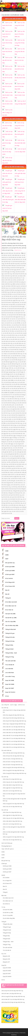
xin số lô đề (16, 509)
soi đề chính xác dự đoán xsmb (16, 464)
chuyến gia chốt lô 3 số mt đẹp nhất (7, 208)
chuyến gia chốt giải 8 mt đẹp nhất (7, 182)
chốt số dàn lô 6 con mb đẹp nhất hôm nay (13, 744)
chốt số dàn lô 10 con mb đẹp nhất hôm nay (14, 738)
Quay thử (3, 965)
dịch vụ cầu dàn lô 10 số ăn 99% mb (20, 33)
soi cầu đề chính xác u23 (19, 343)
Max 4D (7, 594)
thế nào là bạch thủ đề (15, 489)
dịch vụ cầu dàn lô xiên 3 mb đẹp (20, 95)
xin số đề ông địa (14, 507)
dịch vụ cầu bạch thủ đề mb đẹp (7, 51)
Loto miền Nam (9, 672)
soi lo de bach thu (15, 484)
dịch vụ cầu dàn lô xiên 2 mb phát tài (7, 95)
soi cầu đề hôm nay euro (13, 347)
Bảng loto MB (6, 956)
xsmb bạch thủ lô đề (7, 513)
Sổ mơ (7, 696)
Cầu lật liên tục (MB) (10, 617)
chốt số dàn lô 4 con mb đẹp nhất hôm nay (13, 741)
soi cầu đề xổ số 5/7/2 (19, 392)
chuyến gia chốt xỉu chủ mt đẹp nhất (7, 173)
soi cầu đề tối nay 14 (16, 390)
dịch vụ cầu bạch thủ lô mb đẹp (7, 25)
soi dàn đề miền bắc (12, 460)
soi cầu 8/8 (14, 296)
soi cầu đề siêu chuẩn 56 (18, 378)
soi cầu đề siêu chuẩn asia (10, 382)
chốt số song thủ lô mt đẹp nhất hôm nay (13, 837)
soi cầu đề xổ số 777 (7, 394)
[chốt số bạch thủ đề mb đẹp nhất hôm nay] (14, 225)
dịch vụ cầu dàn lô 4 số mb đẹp (20, 60)
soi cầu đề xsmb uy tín (8, 405)
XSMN (6, 555)
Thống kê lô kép (9, 641)
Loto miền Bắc (9, 668)
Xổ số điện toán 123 (10, 606)
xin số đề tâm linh (8, 509)
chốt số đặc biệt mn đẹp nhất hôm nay (12, 785)
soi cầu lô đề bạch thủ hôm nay (14, 423)
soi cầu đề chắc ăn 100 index (17, 329)
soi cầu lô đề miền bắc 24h (18, 433)
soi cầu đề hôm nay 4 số (8, 345)
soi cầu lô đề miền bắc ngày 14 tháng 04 (12, 435)
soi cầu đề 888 (16, 323)
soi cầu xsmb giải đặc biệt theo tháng (15, 458)
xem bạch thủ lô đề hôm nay (16, 497)
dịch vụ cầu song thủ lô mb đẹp (20, 25)
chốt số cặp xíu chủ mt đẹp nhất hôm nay (13, 818)
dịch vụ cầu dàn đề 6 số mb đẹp (7, 68)
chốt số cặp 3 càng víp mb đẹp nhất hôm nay (14, 724)
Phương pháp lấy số (6, 846)
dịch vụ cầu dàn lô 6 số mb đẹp (7, 86)
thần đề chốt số (22, 487)
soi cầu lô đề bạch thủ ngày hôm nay (11, 429)
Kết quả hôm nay (10, 562)
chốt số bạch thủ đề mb (18, 274)
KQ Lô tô (3, 953)
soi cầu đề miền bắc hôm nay (14, 353)
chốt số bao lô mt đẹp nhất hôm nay (12, 812)
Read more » (18, 250)
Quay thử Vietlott (10, 692)
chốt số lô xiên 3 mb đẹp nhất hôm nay (12, 761)
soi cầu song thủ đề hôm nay (16, 446)
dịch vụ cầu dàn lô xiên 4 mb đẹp (7, 103)
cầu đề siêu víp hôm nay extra (12, 263)
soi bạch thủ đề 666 (7, 294)
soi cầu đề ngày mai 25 (7, 374)
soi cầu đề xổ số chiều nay (12, 398)
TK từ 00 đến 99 (9, 664)
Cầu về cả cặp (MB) (10, 621)
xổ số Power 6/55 (7, 883)
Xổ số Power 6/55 (10, 586)
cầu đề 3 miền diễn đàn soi (14, 255)
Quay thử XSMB (9, 680)
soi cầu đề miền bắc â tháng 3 (16, 349)
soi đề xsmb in (19, 480)
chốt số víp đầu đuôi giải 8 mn (19, 134)
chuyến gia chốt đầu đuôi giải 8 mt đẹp (8, 199)
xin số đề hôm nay (17, 503)
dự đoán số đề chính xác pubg (16, 282)
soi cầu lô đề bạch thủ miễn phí (17, 427)
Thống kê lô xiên (10, 637)
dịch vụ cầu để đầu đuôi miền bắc (20, 77)
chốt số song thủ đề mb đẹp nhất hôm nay (13, 767)
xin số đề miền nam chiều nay (15, 505)
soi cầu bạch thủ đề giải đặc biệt (14, 298)
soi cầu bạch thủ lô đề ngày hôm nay (13, 317)
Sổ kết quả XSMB (9, 566)
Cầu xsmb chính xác (8, 253)
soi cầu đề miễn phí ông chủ (13, 364)
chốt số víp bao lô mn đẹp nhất (7, 151)
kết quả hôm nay (5, 860)
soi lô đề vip (14, 487)
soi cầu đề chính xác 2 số (12, 337)
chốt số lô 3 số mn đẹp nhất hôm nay (12, 791)
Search (17, 518)
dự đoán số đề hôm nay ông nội (13, 290)
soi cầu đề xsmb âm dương (8, 403)
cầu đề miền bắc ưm (17, 259)
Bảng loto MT (6, 962)
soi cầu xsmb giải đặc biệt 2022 (14, 450)
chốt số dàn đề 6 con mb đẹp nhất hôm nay (14, 729)
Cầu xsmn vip (4, 776)
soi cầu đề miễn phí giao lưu (16, 359)
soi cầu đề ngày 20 (20, 372)
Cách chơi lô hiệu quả (6, 843)
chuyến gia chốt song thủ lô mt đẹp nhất (20, 190)
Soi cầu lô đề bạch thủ (9, 421)
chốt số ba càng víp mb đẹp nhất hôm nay (13, 715)
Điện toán (3, 895)
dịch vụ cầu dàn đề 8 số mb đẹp (20, 68)
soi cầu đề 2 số (10, 321)
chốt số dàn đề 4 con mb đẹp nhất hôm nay (14, 726)
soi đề (8, 462)
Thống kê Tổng (9, 657)
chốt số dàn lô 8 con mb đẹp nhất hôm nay (13, 747)
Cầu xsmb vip (17, 253)
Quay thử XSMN (9, 684)
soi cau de (12, 319)
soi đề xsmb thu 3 (18, 482)
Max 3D (7, 590)
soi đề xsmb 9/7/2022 (16, 478)
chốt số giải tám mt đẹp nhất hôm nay (12, 815)
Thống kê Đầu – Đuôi (11, 653)
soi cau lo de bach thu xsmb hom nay (16, 417)
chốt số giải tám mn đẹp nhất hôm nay (12, 788)
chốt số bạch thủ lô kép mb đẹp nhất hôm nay (14, 721)
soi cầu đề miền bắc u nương (18, 355)
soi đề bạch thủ (14, 462)
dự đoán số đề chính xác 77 (15, 278)
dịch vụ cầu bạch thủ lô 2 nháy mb (7, 33)
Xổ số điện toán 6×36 (8, 898)
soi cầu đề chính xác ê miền (16, 339)
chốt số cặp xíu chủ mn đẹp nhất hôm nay (13, 782)
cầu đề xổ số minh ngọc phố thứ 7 (12, 269)
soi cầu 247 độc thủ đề (18, 294)
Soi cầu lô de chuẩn (6, 419)
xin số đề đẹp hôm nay (16, 501)
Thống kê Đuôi (9, 649)
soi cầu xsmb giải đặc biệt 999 (11, 454)
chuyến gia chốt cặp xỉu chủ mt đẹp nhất (7, 190)
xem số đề (4, 499)
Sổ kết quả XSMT (10, 574)
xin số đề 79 (7, 501)
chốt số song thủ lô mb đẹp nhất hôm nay (13, 770)
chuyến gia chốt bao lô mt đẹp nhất (19, 182)
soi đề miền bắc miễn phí (20, 472)
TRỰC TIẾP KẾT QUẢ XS (7, 849)
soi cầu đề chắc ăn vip (11, 335)
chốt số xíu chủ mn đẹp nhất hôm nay (12, 806)
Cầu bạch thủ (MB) (10, 613)
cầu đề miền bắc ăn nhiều (14, 257)
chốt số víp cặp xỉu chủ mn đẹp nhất (7, 160)
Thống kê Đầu (9, 645)
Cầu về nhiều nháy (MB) (11, 625)
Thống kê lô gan (9, 633)
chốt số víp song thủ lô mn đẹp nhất (19, 125)
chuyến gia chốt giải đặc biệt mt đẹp (20, 173)
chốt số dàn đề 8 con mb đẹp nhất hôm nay (14, 732)
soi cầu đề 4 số (8, 323)
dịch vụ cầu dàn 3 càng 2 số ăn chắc (7, 112)
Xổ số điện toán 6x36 (11, 602)
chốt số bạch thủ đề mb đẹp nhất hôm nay (14, 238)
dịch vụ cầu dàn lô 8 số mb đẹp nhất (19, 86)
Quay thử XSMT (9, 688)
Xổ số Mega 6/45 (9, 582)
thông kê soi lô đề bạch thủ (15, 493)
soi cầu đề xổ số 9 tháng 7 (19, 394)
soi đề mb (23, 470)
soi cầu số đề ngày (8, 443)
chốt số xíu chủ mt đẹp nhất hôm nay (12, 839)
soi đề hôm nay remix (14, 470)
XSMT (6, 558)
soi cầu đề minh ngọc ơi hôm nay (13, 370)
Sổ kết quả (4, 863)
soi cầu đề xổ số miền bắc (19, 400)
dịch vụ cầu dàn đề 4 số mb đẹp (7, 60)
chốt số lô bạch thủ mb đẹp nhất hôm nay (13, 756)
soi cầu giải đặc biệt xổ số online (17, 409)
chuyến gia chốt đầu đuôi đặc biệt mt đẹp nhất (20, 199)
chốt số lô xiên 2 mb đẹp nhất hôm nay (12, 759)
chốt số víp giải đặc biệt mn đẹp (7, 134)
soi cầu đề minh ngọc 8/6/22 (14, 366)
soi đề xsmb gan (11, 480)
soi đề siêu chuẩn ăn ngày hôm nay (12, 476)
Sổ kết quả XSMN (10, 570)
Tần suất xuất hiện (10, 660)
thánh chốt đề (5, 489)
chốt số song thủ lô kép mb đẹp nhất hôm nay (14, 773)
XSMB (6, 551)
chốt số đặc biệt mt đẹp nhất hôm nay (12, 821)
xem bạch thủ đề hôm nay (15, 495)
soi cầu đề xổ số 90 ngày (8, 396)
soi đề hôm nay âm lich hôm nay (13, 468)
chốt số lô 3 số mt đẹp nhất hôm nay (12, 824)
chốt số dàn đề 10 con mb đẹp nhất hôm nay (14, 735)
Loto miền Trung (10, 676)
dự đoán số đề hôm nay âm (13, 286)
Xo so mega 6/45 (7, 880)
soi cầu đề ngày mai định (12, 376)
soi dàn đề (4, 460)
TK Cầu (3, 907)
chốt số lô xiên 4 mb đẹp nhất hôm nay (12, 764)
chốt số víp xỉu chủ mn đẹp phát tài (7, 125)
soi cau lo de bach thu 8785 (8, 411)
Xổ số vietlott (9, 578)
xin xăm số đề (15, 511)
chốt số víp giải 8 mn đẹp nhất (7, 142)
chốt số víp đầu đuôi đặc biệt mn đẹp (20, 142)
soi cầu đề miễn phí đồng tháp (9, 357)
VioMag (8, 1032)
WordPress (14, 1034)
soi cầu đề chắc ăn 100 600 (13, 327)
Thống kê (8, 598)
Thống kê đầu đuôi (10, 629)
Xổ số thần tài (9, 610)
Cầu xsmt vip (4, 810)
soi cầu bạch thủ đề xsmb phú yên (15, 308)
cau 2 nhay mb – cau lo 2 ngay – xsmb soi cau (13, 704)
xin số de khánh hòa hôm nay (14, 499)
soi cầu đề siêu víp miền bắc (17, 388)
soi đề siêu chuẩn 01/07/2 (8, 474)
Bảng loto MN (6, 959)
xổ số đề (21, 511)
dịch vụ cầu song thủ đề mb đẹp (20, 51)
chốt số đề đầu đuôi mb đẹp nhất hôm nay (13, 753)
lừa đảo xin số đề (21, 292)
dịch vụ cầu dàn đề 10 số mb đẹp (7, 77)
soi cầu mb (9, 441)
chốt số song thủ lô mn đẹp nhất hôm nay (13, 803)
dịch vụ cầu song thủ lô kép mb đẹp (20, 42)
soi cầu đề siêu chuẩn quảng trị (13, 386)
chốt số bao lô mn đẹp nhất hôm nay (12, 779)
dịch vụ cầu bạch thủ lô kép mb (7, 42)
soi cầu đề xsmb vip (11, 407)
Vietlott (3, 875)
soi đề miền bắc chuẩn (7, 472)
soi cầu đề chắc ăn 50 (8, 333)
